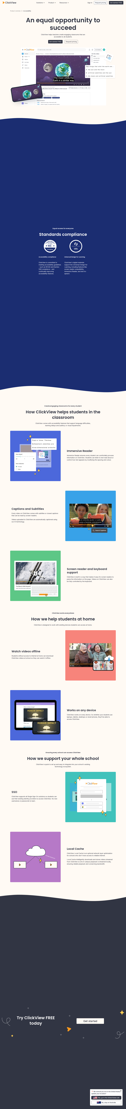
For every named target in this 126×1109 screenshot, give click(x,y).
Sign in (90, 3)
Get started (90, 1021)
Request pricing (100, 3)
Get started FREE (116, 3)
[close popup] (121, 1091)
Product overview (15, 11)
